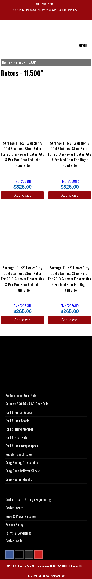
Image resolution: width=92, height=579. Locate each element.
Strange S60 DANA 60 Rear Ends (27, 404)
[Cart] (89, 17)
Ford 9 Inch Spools (17, 420)
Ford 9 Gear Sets (16, 437)
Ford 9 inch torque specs (21, 445)
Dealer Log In (13, 541)
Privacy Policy (14, 524)
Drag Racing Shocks (18, 479)
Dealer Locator (15, 507)
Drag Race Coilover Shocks (23, 471)
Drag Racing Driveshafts (21, 462)
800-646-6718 (44, 4)
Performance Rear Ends (20, 395)
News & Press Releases (20, 516)
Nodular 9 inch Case (18, 454)
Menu (83, 45)
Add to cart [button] (22, 195)
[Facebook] (9, 554)
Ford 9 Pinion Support (19, 412)
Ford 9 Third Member (19, 429)
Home (6, 62)
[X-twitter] (19, 554)
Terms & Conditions (18, 533)
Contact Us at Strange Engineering (28, 499)
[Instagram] (29, 554)
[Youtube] (38, 554)
